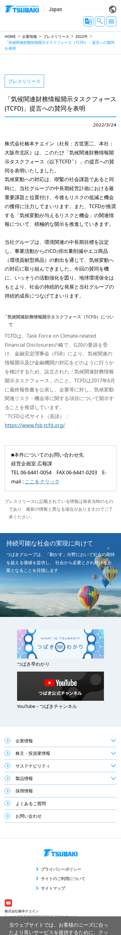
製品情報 (24, 778)
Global (112, 9)
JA (88, 21)
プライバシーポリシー (61, 869)
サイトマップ (53, 888)
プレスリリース (56, 36)
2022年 (81, 36)
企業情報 (29, 36)
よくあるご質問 (31, 803)
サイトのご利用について (63, 878)
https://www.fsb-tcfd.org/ (35, 425)
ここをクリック (42, 481)
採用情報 (24, 791)
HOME (10, 36)
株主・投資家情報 (33, 753)
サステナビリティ (33, 766)
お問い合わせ (29, 816)
